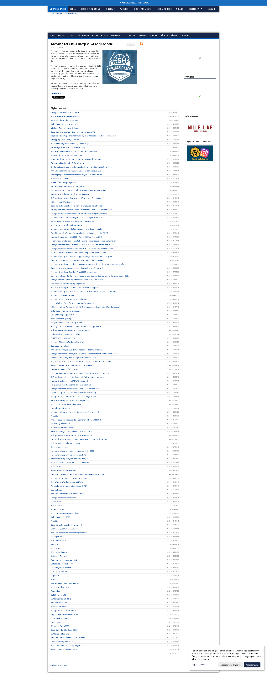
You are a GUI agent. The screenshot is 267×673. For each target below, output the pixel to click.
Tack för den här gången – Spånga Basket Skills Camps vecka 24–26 (79, 233)
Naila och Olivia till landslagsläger (65, 120)
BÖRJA (73, 9)
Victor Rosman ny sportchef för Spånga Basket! (71, 400)
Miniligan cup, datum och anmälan (65, 112)
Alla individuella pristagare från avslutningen (70, 458)
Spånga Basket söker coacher (63, 497)
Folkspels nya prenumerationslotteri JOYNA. (69, 486)
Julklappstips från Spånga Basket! (65, 139)
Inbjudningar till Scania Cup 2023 (64, 614)
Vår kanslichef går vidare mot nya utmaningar (70, 143)
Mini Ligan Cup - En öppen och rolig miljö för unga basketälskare (77, 474)
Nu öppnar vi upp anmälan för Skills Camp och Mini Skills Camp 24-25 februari (83, 291)
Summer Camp (57, 548)
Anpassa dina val (199, 664)
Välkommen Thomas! (59, 606)
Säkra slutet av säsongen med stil (65, 583)
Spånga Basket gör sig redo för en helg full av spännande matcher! (79, 377)
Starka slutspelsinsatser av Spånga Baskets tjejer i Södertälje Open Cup (81, 167)
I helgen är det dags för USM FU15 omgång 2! (69, 381)
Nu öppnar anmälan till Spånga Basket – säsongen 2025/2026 (76, 217)
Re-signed (55, 544)
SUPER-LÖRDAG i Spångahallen (64, 182)
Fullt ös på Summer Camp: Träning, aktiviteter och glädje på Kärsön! (79, 439)
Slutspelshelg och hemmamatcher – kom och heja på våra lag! (77, 268)
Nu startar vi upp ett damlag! (63, 295)
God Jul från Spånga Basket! (62, 315)
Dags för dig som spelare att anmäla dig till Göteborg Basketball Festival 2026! (83, 136)
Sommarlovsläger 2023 (60, 587)
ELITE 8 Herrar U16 (58, 595)
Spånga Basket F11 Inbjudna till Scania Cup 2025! (71, 330)
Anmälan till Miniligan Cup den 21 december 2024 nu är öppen (76, 350)
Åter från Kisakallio (59, 602)
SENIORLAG (110, 9)
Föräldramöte (56, 622)
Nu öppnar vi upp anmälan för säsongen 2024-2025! (72, 451)
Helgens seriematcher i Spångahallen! (67, 322)
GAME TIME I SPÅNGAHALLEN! (63, 338)
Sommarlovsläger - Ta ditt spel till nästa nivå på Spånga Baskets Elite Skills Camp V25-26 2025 (90, 276)
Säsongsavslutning (59, 552)
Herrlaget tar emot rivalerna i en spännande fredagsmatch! (76, 326)
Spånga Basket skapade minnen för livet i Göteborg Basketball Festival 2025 (83, 244)
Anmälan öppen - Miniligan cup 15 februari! (69, 299)
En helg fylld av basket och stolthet (65, 334)
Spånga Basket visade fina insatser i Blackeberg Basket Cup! (76, 198)
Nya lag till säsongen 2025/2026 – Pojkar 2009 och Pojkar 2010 (76, 237)
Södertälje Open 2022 (60, 626)
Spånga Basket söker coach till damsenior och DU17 (72, 435)
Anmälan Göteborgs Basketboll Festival (67, 342)
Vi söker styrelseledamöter (62, 427)
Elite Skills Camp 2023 (60, 571)
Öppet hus (55, 575)
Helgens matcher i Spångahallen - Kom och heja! (71, 385)
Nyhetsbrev (56, 501)
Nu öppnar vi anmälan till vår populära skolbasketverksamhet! (77, 229)
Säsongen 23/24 (57, 536)
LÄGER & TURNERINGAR (90, 9)
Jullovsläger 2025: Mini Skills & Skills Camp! (68, 147)
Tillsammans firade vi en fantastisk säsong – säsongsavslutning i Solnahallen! (84, 241)
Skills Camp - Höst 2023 (60, 517)
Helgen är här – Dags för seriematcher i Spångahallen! (74, 303)
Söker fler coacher (58, 540)
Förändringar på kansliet (61, 408)
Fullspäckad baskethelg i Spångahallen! (67, 163)
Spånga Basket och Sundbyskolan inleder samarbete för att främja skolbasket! (84, 353)
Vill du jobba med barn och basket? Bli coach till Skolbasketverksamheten (82, 209)
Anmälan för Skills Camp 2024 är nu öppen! (82, 44)
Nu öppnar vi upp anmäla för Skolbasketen (69, 455)
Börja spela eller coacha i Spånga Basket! (68, 645)
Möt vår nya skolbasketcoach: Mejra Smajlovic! (70, 194)
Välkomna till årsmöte (60, 178)
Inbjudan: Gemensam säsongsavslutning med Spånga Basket (77, 260)
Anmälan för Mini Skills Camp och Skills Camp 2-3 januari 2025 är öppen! (81, 361)
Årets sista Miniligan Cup (61, 318)
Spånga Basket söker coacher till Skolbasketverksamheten (76, 388)
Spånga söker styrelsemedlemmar (65, 443)
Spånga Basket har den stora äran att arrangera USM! (73, 396)
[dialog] (226, 657)
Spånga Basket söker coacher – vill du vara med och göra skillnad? (79, 213)
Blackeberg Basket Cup (60, 423)
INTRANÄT (180, 9)
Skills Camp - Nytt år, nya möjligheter (66, 311)
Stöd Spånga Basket (143, 9)
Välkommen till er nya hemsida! (64, 649)
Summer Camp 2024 (59, 447)
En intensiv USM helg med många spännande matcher (73, 357)
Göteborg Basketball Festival (63, 564)
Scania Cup (55, 579)
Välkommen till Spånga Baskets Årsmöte (68, 637)
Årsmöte (54, 416)
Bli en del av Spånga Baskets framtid (66, 525)
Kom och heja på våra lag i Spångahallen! (68, 283)
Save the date (57, 466)
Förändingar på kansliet (61, 567)
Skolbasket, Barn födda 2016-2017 (65, 529)
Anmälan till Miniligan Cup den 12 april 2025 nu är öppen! (74, 287)
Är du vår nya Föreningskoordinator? (66, 513)
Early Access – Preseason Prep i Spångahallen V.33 (72, 221)
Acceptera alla (252, 665)
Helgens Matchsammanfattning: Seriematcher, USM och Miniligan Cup (80, 373)
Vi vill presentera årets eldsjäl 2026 (65, 116)
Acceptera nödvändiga (231, 665)
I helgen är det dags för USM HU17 (65, 369)
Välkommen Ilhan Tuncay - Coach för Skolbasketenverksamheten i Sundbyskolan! (85, 307)
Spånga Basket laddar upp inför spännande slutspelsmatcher (77, 279)
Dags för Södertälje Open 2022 (64, 630)
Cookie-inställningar (58, 665)
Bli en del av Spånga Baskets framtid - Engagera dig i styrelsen (77, 206)
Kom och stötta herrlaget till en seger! (66, 404)
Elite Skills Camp (57, 505)
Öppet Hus (55, 591)
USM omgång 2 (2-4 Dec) (61, 618)
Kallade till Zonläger (59, 556)
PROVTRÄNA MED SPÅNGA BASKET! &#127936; (70, 462)
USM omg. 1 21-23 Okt (60, 634)
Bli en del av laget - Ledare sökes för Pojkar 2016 (71, 431)
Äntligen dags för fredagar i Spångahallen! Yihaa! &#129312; (76, 420)
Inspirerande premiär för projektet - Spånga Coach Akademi (76, 159)
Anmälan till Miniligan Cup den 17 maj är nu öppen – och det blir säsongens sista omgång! (88, 264)
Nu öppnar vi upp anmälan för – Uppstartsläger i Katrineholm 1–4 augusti (81, 256)
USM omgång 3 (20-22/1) (61, 599)
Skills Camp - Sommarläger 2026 (64, 124)
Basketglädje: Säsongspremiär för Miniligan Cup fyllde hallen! (76, 174)
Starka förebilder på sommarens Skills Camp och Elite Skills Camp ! (79, 252)
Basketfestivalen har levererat (64, 470)
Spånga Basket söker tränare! (63, 610)
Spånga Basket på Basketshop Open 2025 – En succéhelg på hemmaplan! (82, 248)
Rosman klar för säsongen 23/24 (64, 560)
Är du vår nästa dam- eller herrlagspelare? (68, 532)
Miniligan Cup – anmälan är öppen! (65, 128)
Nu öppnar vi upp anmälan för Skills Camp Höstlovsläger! (75, 412)
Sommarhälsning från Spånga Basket (66, 225)
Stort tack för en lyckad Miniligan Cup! (66, 155)
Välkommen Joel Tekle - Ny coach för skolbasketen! (72, 365)
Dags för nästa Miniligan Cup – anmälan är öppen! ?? (73, 132)
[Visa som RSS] (141, 44)
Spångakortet (56, 490)
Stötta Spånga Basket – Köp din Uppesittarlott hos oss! (74, 151)
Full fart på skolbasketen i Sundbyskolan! (68, 186)
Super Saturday (57, 509)
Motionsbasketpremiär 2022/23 (64, 641)
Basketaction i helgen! (60, 346)
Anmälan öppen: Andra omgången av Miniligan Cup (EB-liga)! (76, 171)
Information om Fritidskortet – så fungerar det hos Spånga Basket (78, 190)
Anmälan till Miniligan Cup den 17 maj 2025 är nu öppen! (74, 272)
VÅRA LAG (124, 9)
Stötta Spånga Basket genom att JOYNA (67, 482)
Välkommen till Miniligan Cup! (63, 202)
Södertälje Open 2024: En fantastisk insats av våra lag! (74, 392)
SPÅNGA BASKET (59, 9)
